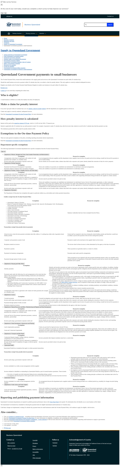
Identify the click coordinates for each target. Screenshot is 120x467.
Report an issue (11, 445)
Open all (3, 151)
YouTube (55, 445)
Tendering (6, 42)
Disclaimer (35, 443)
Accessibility (36, 452)
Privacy (34, 446)
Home (5, 38)
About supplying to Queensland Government (15, 54)
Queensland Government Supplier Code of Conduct (17, 62)
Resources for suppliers (10, 65)
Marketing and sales (9, 41)
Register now (4, 88)
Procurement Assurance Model (12, 60)
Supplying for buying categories (12, 57)
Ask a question (11, 443)
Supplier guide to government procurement (15, 59)
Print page (8, 428)
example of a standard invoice (16, 416)
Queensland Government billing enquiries (14, 68)
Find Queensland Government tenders (14, 56)
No (5, 13)
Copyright (35, 440)
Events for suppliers (9, 66)
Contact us (3, 90)
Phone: (15, 448)
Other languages (37, 458)
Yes (2, 13)
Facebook (55, 442)
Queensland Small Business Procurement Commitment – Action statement (28, 419)
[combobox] (95, 25)
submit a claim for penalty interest (37, 108)
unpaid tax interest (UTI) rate (21, 123)
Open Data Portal (54, 402)
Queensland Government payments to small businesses (18, 69)
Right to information (38, 449)
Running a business (9, 40)
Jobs (34, 455)
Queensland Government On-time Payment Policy (18, 114)
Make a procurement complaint (12, 63)
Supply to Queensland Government (13, 44)
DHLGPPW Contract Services (69, 282)
